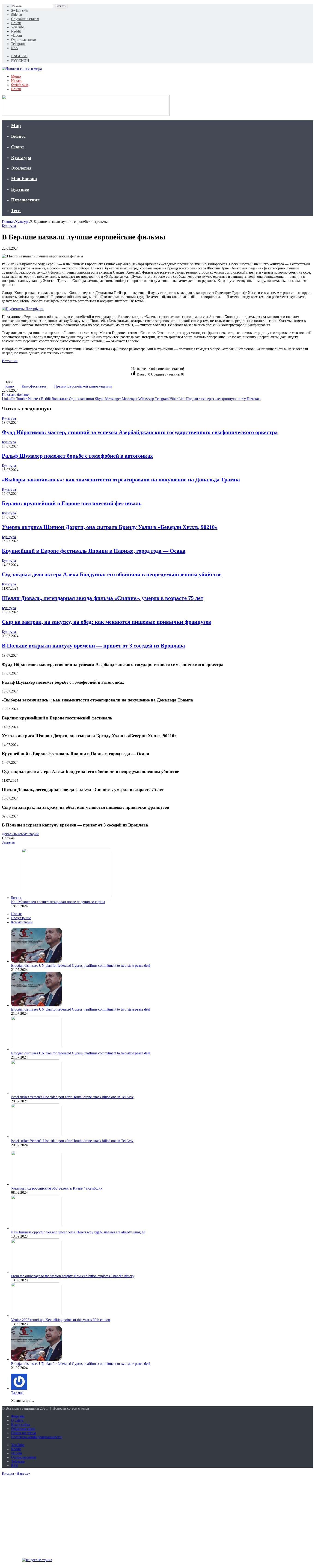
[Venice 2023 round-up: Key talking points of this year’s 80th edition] (36, 1316)
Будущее (20, 189)
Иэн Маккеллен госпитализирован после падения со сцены (58, 902)
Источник (10, 361)
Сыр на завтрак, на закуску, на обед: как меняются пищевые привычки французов (106, 622)
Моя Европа (24, 178)
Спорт (17, 146)
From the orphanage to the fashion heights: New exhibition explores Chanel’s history (72, 1276)
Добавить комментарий (20, 834)
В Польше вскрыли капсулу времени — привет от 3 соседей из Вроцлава (93, 646)
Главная (8, 222)
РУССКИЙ (20, 60)
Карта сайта (20, 1424)
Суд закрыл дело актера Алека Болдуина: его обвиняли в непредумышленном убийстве (112, 574)
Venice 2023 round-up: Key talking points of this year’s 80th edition (60, 1320)
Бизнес (18, 136)
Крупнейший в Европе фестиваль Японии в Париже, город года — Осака (93, 551)
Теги (16, 210)
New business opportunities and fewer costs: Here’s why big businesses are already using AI (78, 1232)
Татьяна (17, 1393)
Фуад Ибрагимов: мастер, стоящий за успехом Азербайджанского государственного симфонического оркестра (140, 432)
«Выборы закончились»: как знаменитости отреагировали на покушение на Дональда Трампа (121, 480)
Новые (16, 914)
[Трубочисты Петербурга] (23, 309)
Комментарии (22, 922)
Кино (9, 386)
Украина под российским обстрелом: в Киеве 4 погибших (56, 1188)
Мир (16, 125)
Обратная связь (23, 1429)
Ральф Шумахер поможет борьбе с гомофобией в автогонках (77, 456)
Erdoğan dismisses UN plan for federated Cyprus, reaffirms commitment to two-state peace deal (80, 965)
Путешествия (25, 199)
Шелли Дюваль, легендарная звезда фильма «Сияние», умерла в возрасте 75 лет (102, 598)
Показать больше (15, 395)
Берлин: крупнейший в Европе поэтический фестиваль (72, 503)
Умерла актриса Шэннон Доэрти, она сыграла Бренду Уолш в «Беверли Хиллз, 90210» (109, 527)
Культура (21, 157)
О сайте (17, 1420)
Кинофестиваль (34, 386)
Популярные (21, 918)
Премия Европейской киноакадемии (83, 386)
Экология (21, 167)
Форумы (17, 1416)
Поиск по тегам (23, 1433)
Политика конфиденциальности (36, 1437)
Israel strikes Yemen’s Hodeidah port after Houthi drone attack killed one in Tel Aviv (72, 1097)
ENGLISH (19, 56)
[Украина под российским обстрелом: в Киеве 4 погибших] (36, 1184)
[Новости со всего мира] (22, 69)
